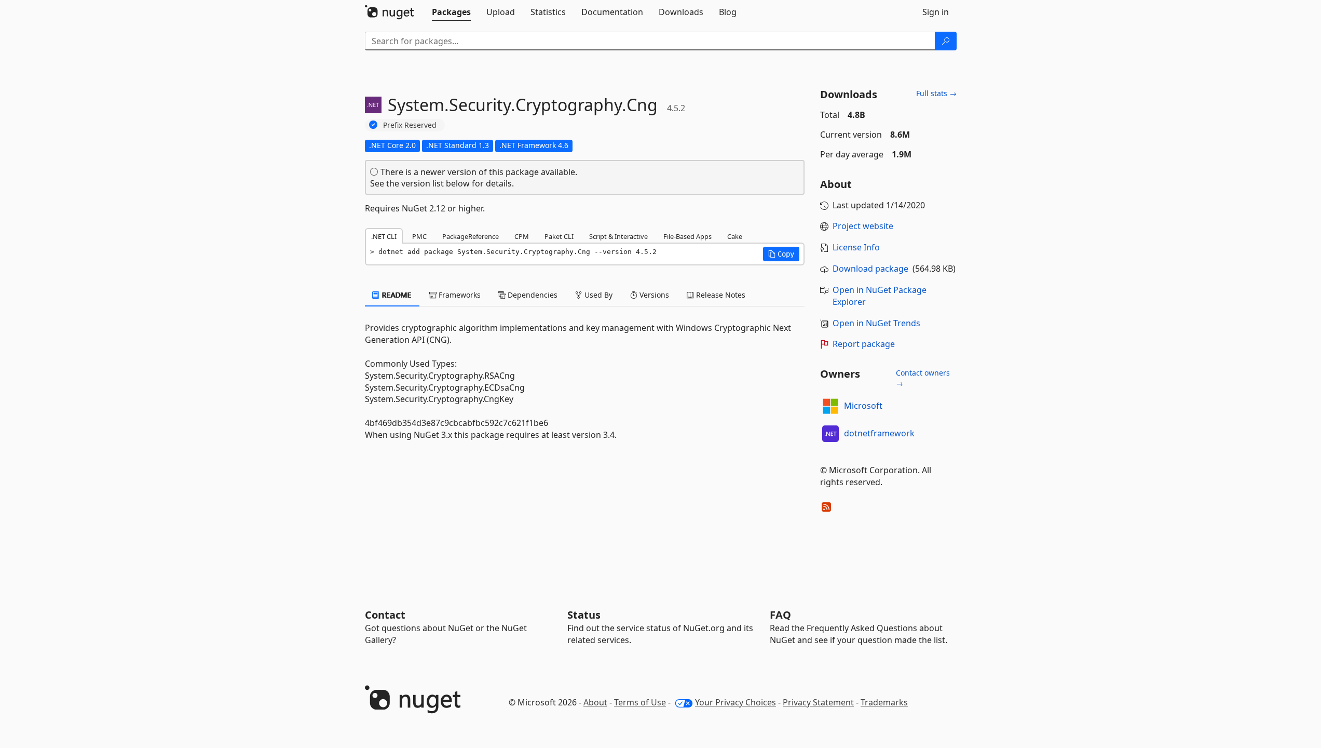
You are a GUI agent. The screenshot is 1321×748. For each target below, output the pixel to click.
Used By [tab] (597, 295)
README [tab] (396, 295)
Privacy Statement (818, 702)
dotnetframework (879, 433)
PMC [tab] (419, 236)
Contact (385, 615)
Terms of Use (640, 702)
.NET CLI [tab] (384, 236)
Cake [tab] (734, 236)
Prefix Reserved (410, 125)
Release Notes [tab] (719, 295)
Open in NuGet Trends (876, 323)
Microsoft (863, 405)
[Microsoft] (830, 406)
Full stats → (936, 93)
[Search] (946, 41)
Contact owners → (923, 378)
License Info (856, 247)
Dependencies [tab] (531, 295)
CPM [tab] (521, 236)
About (595, 702)
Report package (864, 344)
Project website (863, 226)
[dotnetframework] (830, 433)
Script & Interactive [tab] (618, 236)
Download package (870, 268)
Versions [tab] (653, 295)
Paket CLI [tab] (559, 236)
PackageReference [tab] (470, 236)
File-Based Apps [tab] (687, 236)
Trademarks (884, 702)
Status (584, 615)
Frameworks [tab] (459, 295)
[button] (781, 254)
